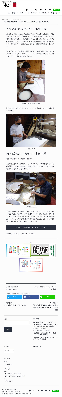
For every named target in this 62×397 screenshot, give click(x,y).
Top (9, 13)
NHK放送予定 (9, 364)
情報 (13, 13)
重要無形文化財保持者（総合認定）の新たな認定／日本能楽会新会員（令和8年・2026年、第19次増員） (45, 326)
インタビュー (32, 13)
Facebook (31, 296)
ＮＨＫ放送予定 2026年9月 (41, 330)
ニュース (7, 367)
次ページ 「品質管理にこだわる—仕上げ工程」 (31, 227)
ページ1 (9, 234)
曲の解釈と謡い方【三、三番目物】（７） (45, 322)
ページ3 (24, 234)
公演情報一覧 (37, 346)
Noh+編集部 (13, 289)
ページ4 (31, 234)
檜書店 (19, 393)
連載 (21, 13)
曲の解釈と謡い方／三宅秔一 (13, 374)
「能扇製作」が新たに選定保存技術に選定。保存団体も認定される (44, 334)
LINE (48, 296)
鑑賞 (5, 379)
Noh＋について (44, 13)
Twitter (15, 296)
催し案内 (7, 369)
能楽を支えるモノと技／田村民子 (14, 376)
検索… (6, 319)
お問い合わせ (55, 13)
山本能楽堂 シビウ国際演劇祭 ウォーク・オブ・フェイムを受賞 (45, 338)
